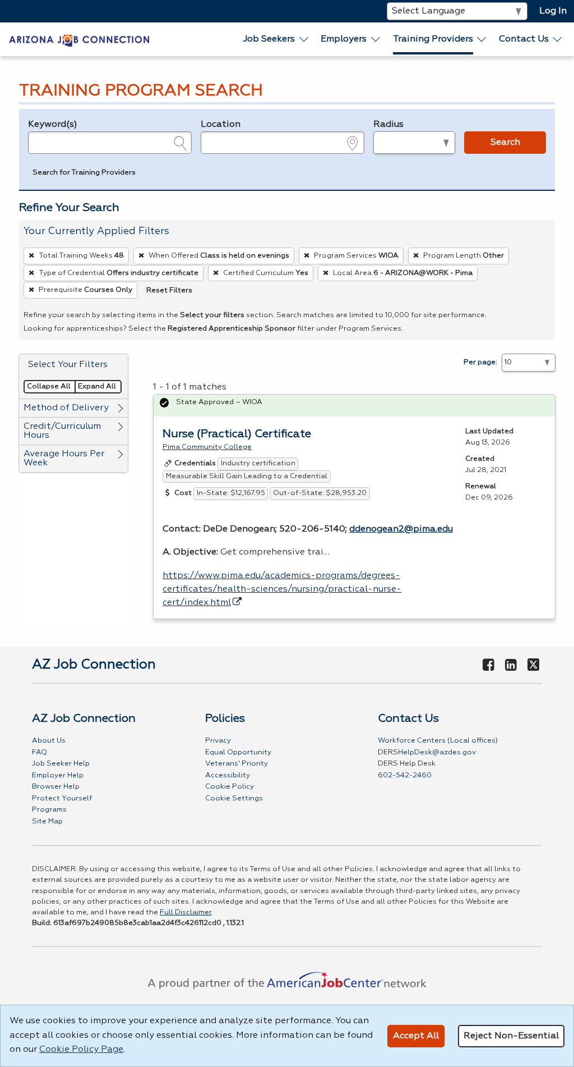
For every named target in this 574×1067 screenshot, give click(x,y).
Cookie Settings (234, 798)
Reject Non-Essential (511, 1036)
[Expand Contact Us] (558, 39)
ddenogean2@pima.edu (401, 529)
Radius (388, 124)
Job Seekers (269, 39)
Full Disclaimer (185, 912)
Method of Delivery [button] (66, 408)
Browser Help (56, 786)
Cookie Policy (229, 786)
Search (505, 142)
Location (220, 124)
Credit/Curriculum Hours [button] (62, 431)
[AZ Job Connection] (79, 39)
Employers (344, 39)
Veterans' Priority (236, 763)
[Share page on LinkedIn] (510, 665)
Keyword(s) (52, 124)
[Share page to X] (533, 665)
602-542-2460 (405, 775)
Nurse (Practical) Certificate (237, 433)
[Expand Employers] (376, 39)
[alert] (354, 405)
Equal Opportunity (238, 752)
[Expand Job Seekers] (304, 39)
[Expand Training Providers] (482, 39)
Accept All (416, 1036)
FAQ (39, 752)
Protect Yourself (62, 798)
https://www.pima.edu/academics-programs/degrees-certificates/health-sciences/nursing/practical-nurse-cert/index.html (282, 589)
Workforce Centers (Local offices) (438, 740)
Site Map (47, 821)
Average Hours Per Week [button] (64, 459)
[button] (84, 174)
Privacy (218, 740)
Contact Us (524, 39)
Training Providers (433, 39)
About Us (49, 740)
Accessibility (227, 775)
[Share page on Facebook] (488, 665)
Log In (553, 11)
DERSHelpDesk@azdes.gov (427, 752)
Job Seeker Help (61, 763)
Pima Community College (207, 447)
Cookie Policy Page (81, 1049)
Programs (49, 809)
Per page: (480, 362)
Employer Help (58, 775)
